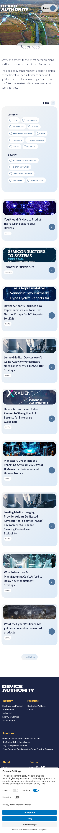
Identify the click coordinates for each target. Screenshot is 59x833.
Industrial (6, 713)
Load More (29, 657)
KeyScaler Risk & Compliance (16, 742)
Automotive (8, 709)
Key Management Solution (15, 745)
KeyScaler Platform (36, 706)
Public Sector (8, 720)
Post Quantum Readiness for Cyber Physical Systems (27, 749)
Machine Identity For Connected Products (22, 738)
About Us (6, 767)
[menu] (53, 8)
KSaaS (30, 709)
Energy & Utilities (10, 716)
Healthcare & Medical (12, 706)
